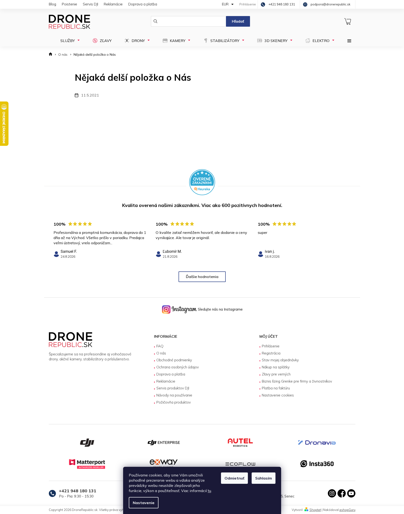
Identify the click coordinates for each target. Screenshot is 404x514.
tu (209, 490)
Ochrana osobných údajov (177, 367)
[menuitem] (68, 40)
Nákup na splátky (276, 367)
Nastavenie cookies (278, 395)
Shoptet (315, 510)
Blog (52, 4)
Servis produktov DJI (172, 388)
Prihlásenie (270, 346)
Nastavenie (143, 502)
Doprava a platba (142, 4)
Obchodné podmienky (174, 360)
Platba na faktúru (276, 388)
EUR (225, 4)
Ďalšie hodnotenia (202, 276)
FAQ (159, 346)
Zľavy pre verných (276, 374)
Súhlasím (263, 478)
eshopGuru (347, 510)
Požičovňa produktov (173, 402)
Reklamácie (113, 4)
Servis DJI (90, 4)
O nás (161, 353)
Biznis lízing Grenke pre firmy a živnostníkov (297, 381)
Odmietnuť (234, 478)
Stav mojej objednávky (280, 360)
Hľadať (238, 21)
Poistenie (69, 4)
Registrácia (271, 353)
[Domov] (52, 54)
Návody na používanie (174, 395)
